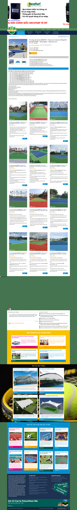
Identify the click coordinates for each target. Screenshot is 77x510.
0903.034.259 (60, 479)
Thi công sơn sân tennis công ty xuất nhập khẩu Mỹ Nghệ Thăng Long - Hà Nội (37, 478)
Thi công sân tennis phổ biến (21, 32)
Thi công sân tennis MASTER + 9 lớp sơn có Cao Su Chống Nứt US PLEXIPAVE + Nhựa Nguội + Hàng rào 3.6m (58, 166)
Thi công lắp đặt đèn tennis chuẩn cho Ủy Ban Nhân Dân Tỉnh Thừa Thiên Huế (37, 491)
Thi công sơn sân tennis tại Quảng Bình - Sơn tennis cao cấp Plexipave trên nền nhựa (38, 493)
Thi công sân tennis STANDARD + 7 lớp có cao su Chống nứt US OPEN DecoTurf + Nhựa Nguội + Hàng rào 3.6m (38, 253)
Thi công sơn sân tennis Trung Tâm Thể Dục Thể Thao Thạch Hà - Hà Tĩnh (38, 480)
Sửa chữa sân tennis (47, 32)
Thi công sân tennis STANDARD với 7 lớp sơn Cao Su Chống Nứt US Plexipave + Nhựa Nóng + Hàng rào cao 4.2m (58, 253)
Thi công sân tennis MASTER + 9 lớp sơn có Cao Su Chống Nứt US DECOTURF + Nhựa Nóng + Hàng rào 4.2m (18, 123)
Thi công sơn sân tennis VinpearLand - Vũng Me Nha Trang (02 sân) (38, 483)
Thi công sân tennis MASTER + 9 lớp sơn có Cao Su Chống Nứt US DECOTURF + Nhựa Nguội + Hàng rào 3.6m (38, 123)
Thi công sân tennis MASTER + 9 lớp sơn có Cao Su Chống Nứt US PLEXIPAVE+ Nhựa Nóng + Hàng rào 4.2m (59, 123)
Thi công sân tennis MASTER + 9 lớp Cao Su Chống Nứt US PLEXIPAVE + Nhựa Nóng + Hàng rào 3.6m (17, 166)
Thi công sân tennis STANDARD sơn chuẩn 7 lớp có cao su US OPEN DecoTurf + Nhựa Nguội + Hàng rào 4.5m (18, 253)
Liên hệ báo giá (34, 53)
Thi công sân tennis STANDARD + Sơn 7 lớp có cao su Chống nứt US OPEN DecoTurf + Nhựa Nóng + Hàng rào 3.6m (58, 210)
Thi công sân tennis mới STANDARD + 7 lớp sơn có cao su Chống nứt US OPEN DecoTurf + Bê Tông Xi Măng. (17, 210)
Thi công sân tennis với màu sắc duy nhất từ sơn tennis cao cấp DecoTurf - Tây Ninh (38, 485)
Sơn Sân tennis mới (38, 32)
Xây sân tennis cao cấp (29, 32)
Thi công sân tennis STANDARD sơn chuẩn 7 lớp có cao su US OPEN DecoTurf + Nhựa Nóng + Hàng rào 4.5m (38, 210)
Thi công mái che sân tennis (56, 32)
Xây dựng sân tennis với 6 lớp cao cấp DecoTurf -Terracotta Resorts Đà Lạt (37, 488)
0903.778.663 (55, 479)
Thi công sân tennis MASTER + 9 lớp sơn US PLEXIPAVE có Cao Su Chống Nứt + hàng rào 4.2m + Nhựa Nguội (38, 166)
